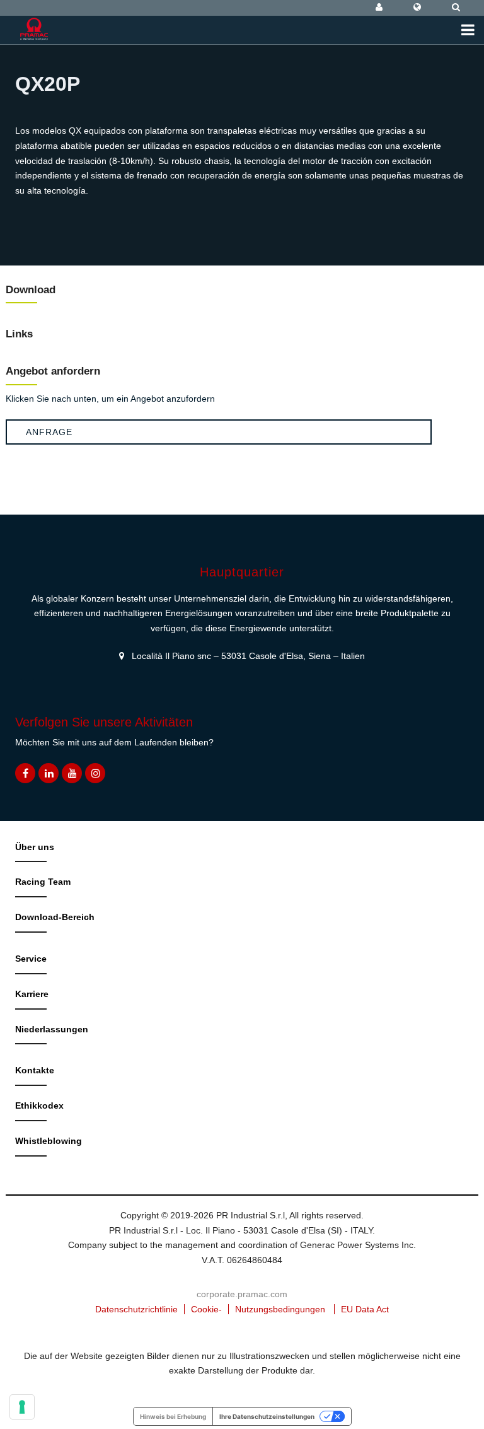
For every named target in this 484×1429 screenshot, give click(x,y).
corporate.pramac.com (242, 1294)
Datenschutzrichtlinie (136, 1309)
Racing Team (43, 882)
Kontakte (34, 1070)
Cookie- (206, 1309)
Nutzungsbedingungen (280, 1309)
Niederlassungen (51, 1029)
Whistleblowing (48, 1141)
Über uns (34, 847)
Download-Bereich (55, 917)
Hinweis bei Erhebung (173, 1416)
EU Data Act (365, 1309)
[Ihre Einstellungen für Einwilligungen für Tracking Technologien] (22, 1407)
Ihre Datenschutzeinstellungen (266, 1416)
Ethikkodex (39, 1105)
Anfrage (49, 432)
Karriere (32, 994)
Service (31, 959)
